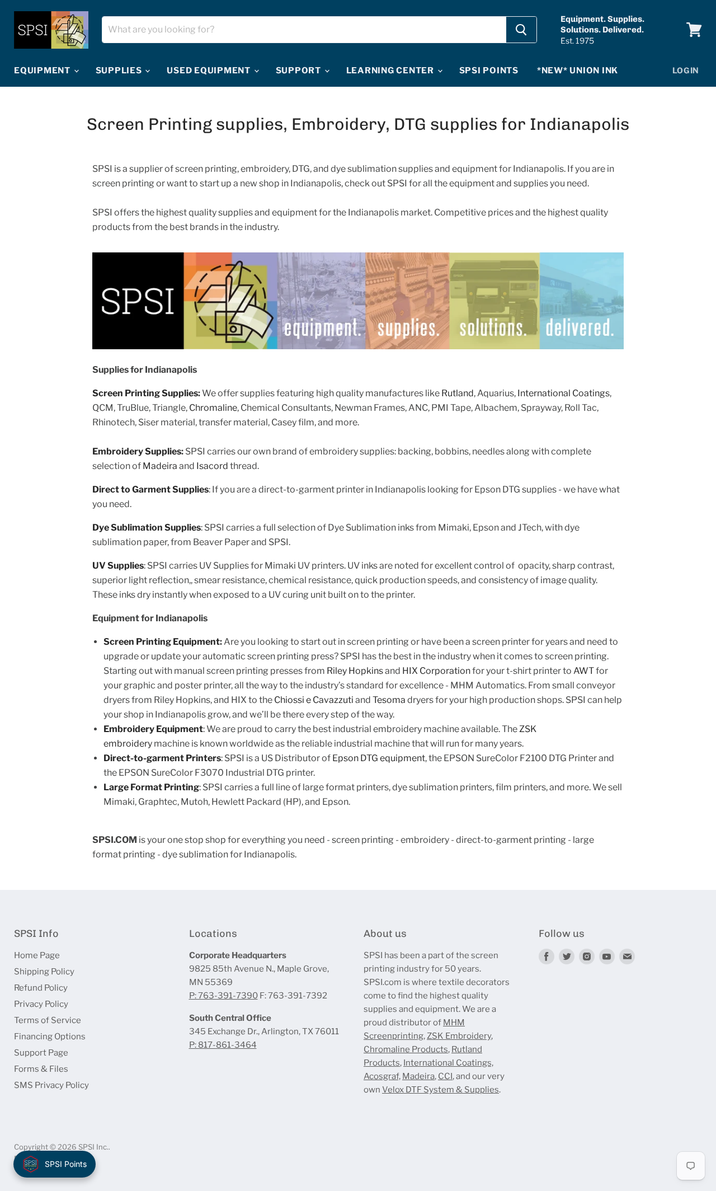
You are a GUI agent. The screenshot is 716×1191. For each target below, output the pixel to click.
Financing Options (50, 1036)
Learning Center (391, 70)
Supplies (120, 70)
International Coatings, (448, 1063)
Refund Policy (41, 988)
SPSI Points (489, 70)
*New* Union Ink (577, 70)
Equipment (43, 70)
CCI (445, 1076)
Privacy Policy (41, 1004)
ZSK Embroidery (459, 1036)
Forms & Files (41, 1069)
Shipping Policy (44, 972)
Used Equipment (209, 70)
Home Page (37, 955)
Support (299, 70)
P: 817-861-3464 (223, 1045)
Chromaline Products (406, 1049)
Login (686, 70)
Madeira (418, 1076)
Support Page (41, 1053)
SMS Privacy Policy (51, 1085)
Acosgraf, (382, 1076)
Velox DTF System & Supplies (440, 1090)
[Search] (521, 30)
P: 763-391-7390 (223, 996)
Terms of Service (47, 1020)
